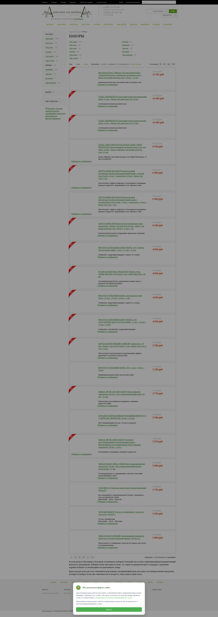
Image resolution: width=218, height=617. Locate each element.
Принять (109, 609)
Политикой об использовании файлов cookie (113, 598)
